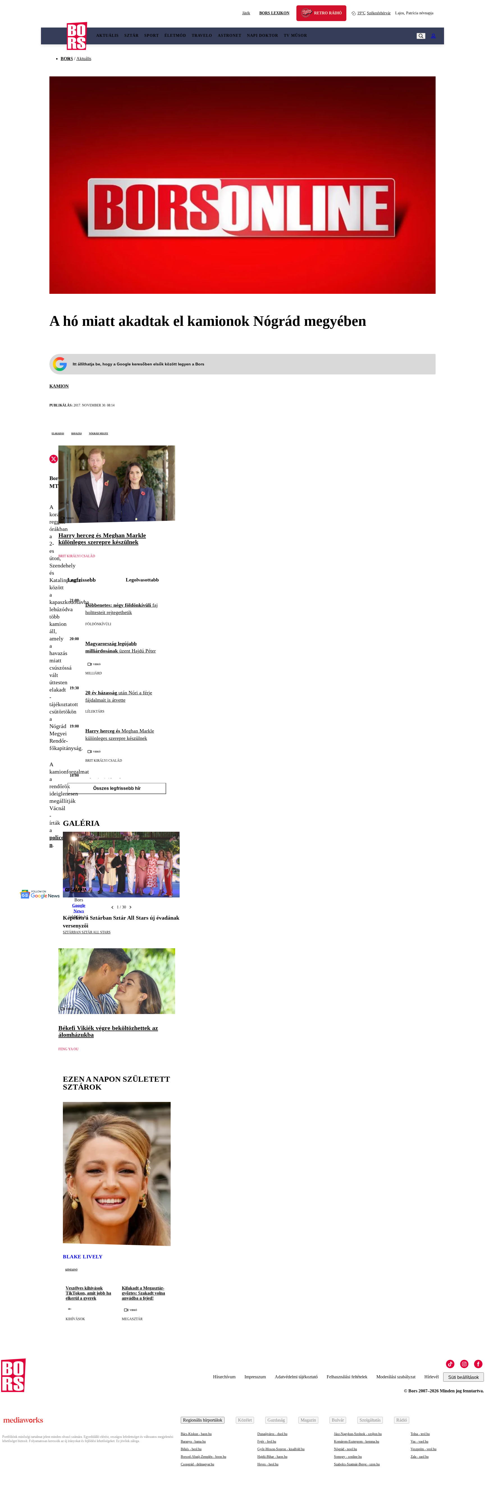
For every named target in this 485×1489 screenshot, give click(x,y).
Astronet (229, 35)
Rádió (401, 1420)
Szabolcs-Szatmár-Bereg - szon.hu (357, 1464)
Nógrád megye (98, 433)
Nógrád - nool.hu (345, 1449)
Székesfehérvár (374, 13)
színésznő (71, 1269)
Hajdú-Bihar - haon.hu (272, 1457)
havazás (76, 433)
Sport (151, 35)
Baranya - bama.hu (193, 1441)
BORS (67, 58)
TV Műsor (295, 35)
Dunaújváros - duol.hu (272, 1434)
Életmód (175, 35)
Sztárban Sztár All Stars (87, 932)
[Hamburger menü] (53, 35)
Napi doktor (262, 35)
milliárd (93, 673)
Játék (246, 13)
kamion (59, 386)
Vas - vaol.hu (419, 1441)
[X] (53, 460)
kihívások (75, 1319)
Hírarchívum (224, 1376)
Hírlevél (431, 1376)
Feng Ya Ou (68, 1049)
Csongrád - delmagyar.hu (197, 1464)
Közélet (245, 1420)
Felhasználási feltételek (347, 1376)
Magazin (308, 1420)
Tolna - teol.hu (420, 1434)
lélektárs (94, 711)
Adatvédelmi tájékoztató (296, 1376)
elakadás (58, 433)
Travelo (202, 35)
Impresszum (255, 1376)
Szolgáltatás (370, 1420)
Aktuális (107, 35)
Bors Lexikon (274, 13)
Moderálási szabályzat (395, 1376)
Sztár (131, 35)
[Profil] (433, 36)
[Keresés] (421, 36)
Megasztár (132, 1319)
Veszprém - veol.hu (423, 1449)
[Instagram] (464, 1364)
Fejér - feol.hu (266, 1441)
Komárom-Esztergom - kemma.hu (356, 1441)
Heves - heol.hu (267, 1464)
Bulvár (338, 1420)
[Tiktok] (450, 1364)
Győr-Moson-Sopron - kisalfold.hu (281, 1449)
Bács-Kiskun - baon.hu (196, 1434)
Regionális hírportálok (202, 1420)
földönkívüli (98, 624)
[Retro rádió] (308, 13)
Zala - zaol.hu (420, 1457)
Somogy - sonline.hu (348, 1457)
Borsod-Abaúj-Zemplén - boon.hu (203, 1457)
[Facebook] (478, 1364)
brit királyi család (76, 556)
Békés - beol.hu (191, 1449)
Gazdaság (276, 1420)
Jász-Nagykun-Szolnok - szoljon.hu (358, 1434)
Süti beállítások (463, 1377)
